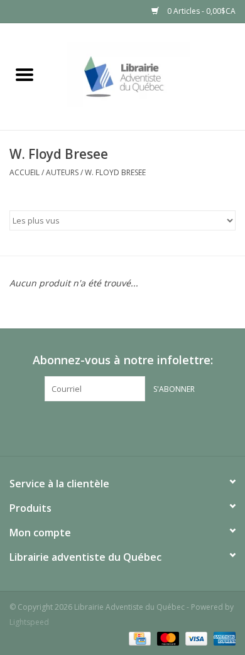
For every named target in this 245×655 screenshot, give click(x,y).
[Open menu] (24, 74)
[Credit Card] (138, 637)
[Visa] (195, 637)
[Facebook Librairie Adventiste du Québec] (122, 427)
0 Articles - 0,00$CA (200, 11)
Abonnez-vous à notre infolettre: (123, 360)
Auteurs (62, 172)
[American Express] (222, 637)
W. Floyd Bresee (115, 172)
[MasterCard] (167, 637)
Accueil (24, 172)
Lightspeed (29, 622)
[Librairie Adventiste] (147, 76)
